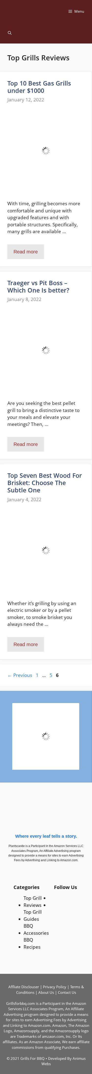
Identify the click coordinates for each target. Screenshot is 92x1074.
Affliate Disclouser (23, 986)
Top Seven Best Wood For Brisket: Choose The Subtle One (44, 482)
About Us (46, 992)
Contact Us (67, 992)
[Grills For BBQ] (28, 11)
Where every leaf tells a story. (46, 836)
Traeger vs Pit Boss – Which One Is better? (38, 286)
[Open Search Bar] (9, 33)
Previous (19, 675)
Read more (25, 251)
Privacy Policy (54, 986)
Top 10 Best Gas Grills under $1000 (39, 87)
